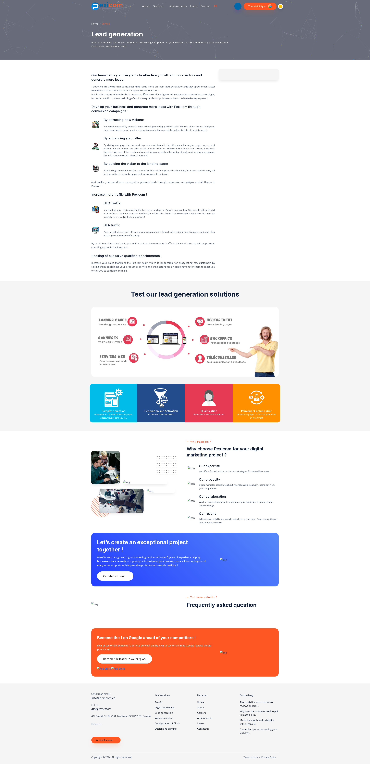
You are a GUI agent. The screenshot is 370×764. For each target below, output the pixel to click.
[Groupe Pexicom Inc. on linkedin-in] (98, 730)
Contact (206, 6)
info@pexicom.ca (103, 698)
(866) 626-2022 (101, 709)
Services (158, 6)
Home (94, 23)
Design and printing (166, 728)
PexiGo (158, 702)
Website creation (164, 718)
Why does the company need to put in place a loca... (259, 713)
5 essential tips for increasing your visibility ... (258, 731)
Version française (104, 740)
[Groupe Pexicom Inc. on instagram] (108, 730)
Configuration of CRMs (167, 723)
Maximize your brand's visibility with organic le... (257, 722)
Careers (201, 712)
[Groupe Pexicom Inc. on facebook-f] (92, 730)
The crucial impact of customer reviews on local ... (256, 704)
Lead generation (164, 712)
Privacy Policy (268, 757)
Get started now (113, 576)
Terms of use (250, 757)
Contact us (203, 728)
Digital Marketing (164, 707)
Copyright (96, 757)
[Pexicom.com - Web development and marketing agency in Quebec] (106, 6)
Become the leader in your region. (124, 659)
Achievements (178, 6)
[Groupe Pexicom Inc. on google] (103, 730)
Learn (193, 6)
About (146, 6)
